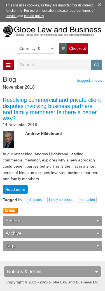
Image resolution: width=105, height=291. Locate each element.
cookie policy (34, 16)
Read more (15, 189)
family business (61, 200)
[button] (8, 65)
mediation (87, 200)
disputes (35, 200)
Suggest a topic (89, 81)
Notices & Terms (24, 271)
